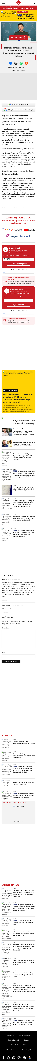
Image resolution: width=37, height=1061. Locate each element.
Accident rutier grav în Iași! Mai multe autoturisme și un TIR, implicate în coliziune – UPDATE (24, 1022)
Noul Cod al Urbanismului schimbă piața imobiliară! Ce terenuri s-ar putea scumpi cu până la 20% (24, 518)
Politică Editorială (13, 1040)
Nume (4, 653)
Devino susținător (20, 264)
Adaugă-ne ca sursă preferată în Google (20, 110)
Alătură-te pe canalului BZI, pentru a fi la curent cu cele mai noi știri (18, 220)
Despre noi (10, 1035)
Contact (26, 1040)
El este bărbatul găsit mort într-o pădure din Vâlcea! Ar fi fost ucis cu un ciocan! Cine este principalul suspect (24, 533)
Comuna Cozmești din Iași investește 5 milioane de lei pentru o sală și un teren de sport (24, 743)
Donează (20, 305)
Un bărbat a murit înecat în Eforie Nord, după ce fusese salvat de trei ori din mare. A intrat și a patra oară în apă (23, 893)
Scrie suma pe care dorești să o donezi (15, 297)
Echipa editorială (24, 1035)
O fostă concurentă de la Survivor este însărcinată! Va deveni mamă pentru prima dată (23, 933)
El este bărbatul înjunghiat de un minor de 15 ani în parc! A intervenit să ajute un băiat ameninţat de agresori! (18, 8)
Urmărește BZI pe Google (20, 104)
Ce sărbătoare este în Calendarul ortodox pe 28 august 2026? (23, 922)
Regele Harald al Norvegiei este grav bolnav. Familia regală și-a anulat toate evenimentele (24, 795)
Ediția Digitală (26, 1050)
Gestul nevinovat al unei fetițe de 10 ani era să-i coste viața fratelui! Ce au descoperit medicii (24, 489)
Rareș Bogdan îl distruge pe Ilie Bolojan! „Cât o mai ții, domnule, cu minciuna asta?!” (25, 17)
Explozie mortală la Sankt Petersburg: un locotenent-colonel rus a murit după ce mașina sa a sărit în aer (23, 1007)
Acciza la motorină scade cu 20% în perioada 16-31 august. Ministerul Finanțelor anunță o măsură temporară (18, 398)
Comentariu (6, 628)
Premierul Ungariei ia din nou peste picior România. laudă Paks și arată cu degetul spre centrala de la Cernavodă (24, 947)
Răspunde (5, 600)
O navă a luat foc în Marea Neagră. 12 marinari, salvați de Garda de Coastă (24, 974)
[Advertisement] (18, 347)
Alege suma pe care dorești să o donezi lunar (16, 255)
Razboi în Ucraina (19, 70)
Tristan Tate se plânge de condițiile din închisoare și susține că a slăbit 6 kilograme (24, 962)
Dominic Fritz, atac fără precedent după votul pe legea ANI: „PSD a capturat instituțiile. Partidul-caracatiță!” (23, 456)
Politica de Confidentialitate (19, 1045)
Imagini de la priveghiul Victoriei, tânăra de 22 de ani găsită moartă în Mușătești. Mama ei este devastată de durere (24, 907)
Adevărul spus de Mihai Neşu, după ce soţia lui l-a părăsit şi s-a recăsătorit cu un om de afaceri (24, 444)
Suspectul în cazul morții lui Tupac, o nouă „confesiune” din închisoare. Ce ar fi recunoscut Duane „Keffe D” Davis (24, 769)
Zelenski (22, 208)
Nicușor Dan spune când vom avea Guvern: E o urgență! (23, 783)
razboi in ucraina (7, 208)
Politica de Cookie (12, 1050)
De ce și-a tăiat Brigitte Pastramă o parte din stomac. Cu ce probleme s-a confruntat (24, 755)
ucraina (16, 208)
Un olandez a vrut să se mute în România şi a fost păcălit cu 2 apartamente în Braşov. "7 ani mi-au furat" (23, 433)
